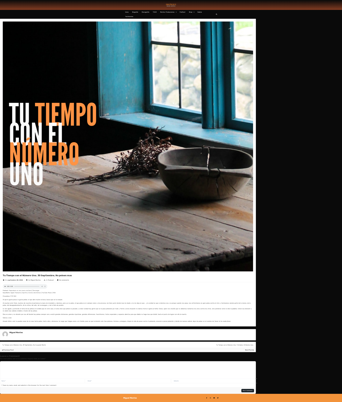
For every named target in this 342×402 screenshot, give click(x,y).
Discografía (145, 12)
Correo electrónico (35, 293)
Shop (190, 12)
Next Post (249, 350)
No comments (64, 280)
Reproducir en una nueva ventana (20, 290)
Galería (199, 12)
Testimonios (129, 16)
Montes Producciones (167, 12)
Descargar (36, 290)
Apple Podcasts (16, 293)
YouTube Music (47, 293)
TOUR (155, 12)
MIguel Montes (36, 280)
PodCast (182, 12)
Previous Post (8, 350)
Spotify (24, 293)
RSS (54, 293)
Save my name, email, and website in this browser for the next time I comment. (30, 385)
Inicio (127, 12)
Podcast (51, 280)
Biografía (135, 12)
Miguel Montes (130, 398)
